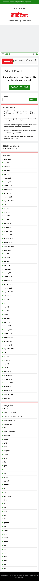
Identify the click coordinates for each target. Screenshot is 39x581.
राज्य (5, 545)
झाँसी (5, 488)
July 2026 (6, 163)
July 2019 (6, 311)
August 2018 (7, 352)
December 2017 (8, 383)
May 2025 (7, 216)
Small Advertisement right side (13, 416)
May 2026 (7, 170)
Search (5, 96)
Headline (6, 409)
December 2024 (8, 235)
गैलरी (5, 473)
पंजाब (5, 507)
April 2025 (7, 220)
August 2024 (7, 250)
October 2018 (8, 345)
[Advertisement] (19, 38)
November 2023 (8, 284)
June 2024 (7, 258)
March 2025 (7, 223)
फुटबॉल (5, 511)
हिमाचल (5, 561)
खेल (5, 462)
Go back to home (19, 87)
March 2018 (7, 371)
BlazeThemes (19, 577)
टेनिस (5, 492)
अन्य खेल (6, 439)
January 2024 (8, 277)
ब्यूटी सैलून (6, 523)
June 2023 (7, 303)
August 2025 (7, 204)
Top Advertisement (9, 420)
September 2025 (9, 201)
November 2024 (8, 239)
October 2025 (8, 197)
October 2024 (8, 242)
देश (4, 504)
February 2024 (8, 273)
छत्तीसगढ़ (6, 477)
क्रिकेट (5, 458)
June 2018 (7, 360)
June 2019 (7, 314)
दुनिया (5, 500)
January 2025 (8, 231)
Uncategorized (8, 424)
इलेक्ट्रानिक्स (7, 451)
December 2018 (8, 337)
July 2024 (6, 254)
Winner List (7, 435)
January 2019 (8, 333)
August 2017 (7, 398)
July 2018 (6, 356)
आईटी (5, 443)
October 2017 (8, 390)
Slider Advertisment (10, 413)
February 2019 (8, 330)
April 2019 (7, 322)
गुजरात (5, 466)
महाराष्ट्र (6, 534)
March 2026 (7, 178)
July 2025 (6, 208)
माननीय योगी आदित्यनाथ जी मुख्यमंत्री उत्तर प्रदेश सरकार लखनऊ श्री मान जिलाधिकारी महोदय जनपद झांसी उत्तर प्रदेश (17, 2)
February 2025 (8, 227)
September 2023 (9, 292)
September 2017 (9, 394)
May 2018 (7, 364)
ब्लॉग (5, 526)
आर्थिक (5, 447)
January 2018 (8, 379)
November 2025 (8, 193)
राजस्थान (6, 542)
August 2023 (7, 295)
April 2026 (7, 174)
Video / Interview (9, 428)
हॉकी (5, 564)
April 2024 (7, 265)
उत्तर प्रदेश (6, 454)
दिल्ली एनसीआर (7, 496)
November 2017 (8, 387)
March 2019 (7, 326)
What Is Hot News (9, 432)
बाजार (5, 515)
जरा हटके (6, 485)
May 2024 (7, 261)
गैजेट (5, 470)
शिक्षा (5, 549)
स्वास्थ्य (5, 553)
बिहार (5, 519)
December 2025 (8, 189)
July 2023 (6, 299)
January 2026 (8, 185)
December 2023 (8, 280)
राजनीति (6, 538)
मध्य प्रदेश (6, 530)
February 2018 (8, 375)
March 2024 (7, 269)
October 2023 (8, 288)
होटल (5, 568)
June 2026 (7, 167)
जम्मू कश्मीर (6, 481)
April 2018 (7, 368)
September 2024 (9, 246)
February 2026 (8, 182)
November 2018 (8, 341)
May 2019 (7, 318)
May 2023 (7, 307)
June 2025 (7, 212)
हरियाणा (5, 557)
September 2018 (9, 349)
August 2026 (7, 159)
